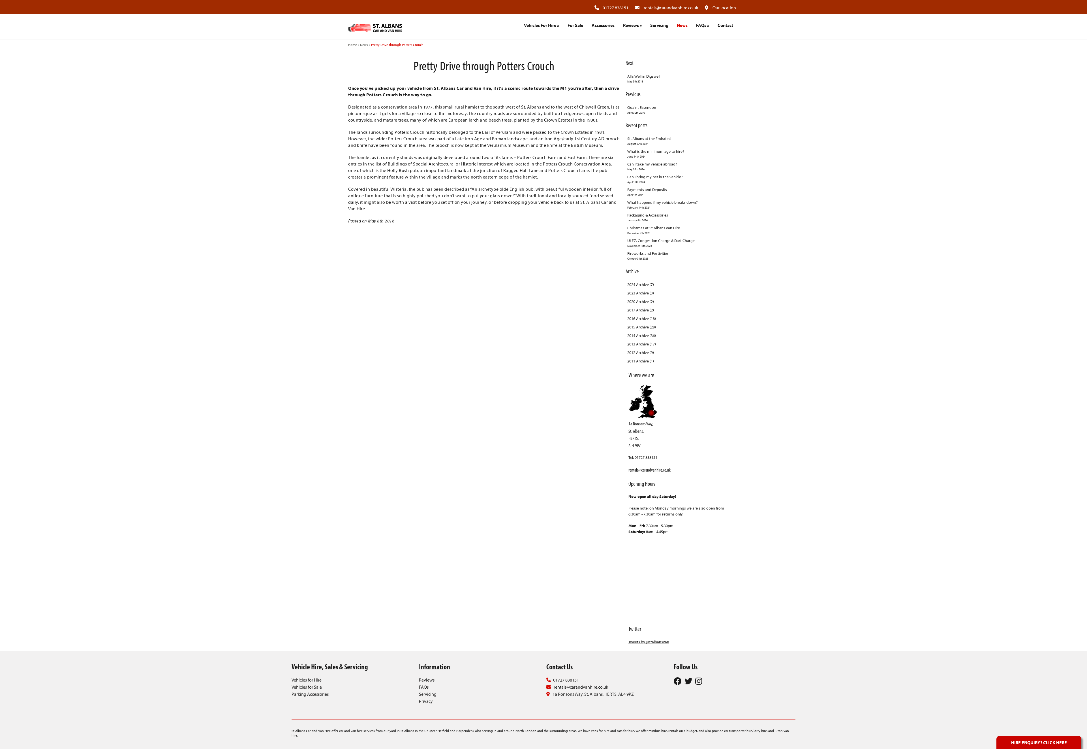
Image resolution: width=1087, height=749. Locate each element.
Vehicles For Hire (541, 25)
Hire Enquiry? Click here (1039, 742)
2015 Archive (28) (641, 327)
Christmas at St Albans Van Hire (653, 230)
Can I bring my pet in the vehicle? (655, 179)
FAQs (702, 25)
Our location (724, 7)
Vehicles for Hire (307, 680)
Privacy (426, 701)
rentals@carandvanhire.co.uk (671, 7)
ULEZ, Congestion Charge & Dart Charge (661, 243)
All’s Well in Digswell (643, 78)
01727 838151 (615, 7)
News (682, 25)
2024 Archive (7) (640, 284)
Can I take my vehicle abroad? (652, 166)
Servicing (659, 25)
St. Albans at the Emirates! (649, 141)
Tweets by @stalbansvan (648, 641)
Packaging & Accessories (647, 217)
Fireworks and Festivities (648, 255)
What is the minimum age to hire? (655, 153)
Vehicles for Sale (307, 687)
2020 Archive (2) (640, 301)
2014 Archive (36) (641, 335)
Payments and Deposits (647, 192)
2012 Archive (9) (640, 352)
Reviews (632, 25)
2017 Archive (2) (640, 310)
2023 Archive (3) (640, 293)
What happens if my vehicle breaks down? (662, 204)
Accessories (603, 25)
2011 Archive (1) (640, 361)
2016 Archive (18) (641, 318)
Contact (725, 25)
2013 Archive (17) (641, 344)
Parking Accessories (310, 694)
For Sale (575, 25)
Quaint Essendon (641, 109)
